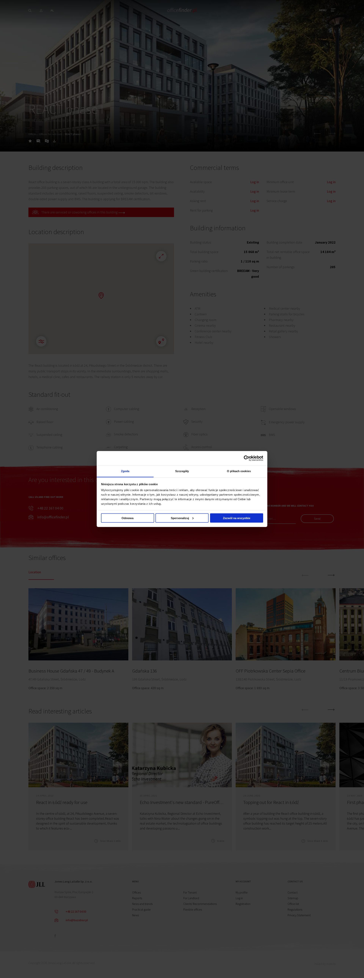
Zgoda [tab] (125, 471)
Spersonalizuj (180, 517)
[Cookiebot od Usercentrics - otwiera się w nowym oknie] (246, 458)
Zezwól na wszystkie (236, 517)
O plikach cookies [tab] (239, 471)
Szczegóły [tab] (182, 471)
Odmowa (127, 517)
